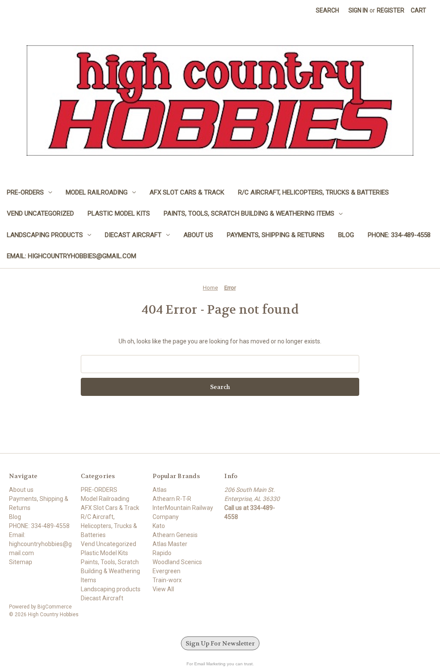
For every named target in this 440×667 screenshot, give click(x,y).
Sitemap (20, 562)
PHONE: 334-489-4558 (399, 235)
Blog (346, 235)
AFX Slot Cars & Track (187, 192)
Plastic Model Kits (119, 213)
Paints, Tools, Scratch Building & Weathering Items (249, 213)
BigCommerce (54, 607)
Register (390, 10)
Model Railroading (97, 192)
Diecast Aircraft (133, 235)
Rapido (162, 553)
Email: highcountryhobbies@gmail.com (71, 256)
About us (198, 235)
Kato (159, 525)
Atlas (160, 489)
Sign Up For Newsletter (220, 643)
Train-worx (167, 580)
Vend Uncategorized (40, 213)
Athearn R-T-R (172, 498)
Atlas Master (170, 543)
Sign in (358, 10)
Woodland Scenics (177, 562)
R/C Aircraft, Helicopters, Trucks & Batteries (313, 192)
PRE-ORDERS (25, 192)
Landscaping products (45, 235)
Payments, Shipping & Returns (275, 235)
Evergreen (166, 571)
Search (327, 10)
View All (163, 589)
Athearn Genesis (175, 534)
